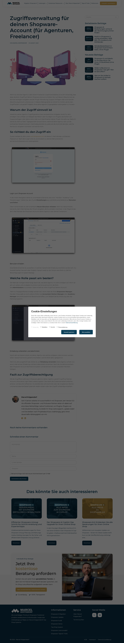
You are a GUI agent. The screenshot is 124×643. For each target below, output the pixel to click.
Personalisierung (62, 327)
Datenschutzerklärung (72, 322)
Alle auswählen (86, 332)
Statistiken (44, 327)
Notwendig (36, 327)
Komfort (53, 327)
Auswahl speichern (69, 332)
